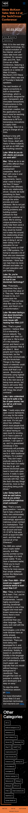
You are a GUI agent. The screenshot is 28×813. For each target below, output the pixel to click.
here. (8, 692)
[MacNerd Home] (5, 6)
